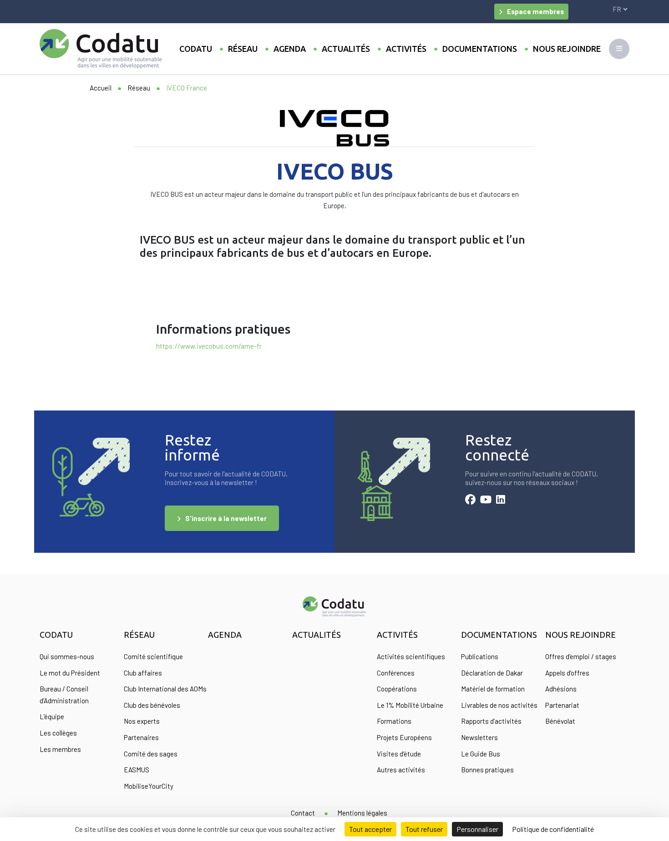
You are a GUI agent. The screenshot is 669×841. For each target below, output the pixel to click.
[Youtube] (486, 500)
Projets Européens (404, 737)
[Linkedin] (500, 500)
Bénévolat (560, 721)
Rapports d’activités (491, 721)
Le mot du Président (70, 673)
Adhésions (561, 689)
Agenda (290, 48)
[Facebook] (470, 500)
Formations (394, 721)
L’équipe (52, 716)
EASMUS (136, 770)
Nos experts (142, 721)
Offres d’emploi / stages (580, 656)
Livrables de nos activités (499, 705)
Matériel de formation (493, 689)
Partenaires (141, 737)
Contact (303, 813)
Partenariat (562, 705)
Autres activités (401, 770)
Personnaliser (477, 829)
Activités (406, 48)
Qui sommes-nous (67, 656)
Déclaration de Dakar (492, 673)
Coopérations (397, 689)
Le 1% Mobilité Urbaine (410, 705)
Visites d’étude (399, 754)
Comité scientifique (153, 656)
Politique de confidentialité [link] (553, 829)
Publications (479, 656)
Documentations (479, 48)
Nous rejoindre (567, 48)
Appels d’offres (567, 673)
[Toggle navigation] (619, 49)
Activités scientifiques (411, 656)
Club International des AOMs (165, 689)
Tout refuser (424, 829)
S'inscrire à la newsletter (226, 518)
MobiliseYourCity (148, 786)
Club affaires (143, 673)
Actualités (346, 48)
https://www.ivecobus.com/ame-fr (209, 346)
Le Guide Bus (480, 754)
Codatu (195, 48)
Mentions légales (362, 813)
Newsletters (479, 737)
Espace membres (535, 11)
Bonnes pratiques (487, 770)
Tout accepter (370, 829)
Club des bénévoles (152, 705)
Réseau (243, 48)
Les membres (60, 749)
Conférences (396, 673)
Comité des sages (150, 754)
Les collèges (58, 733)
